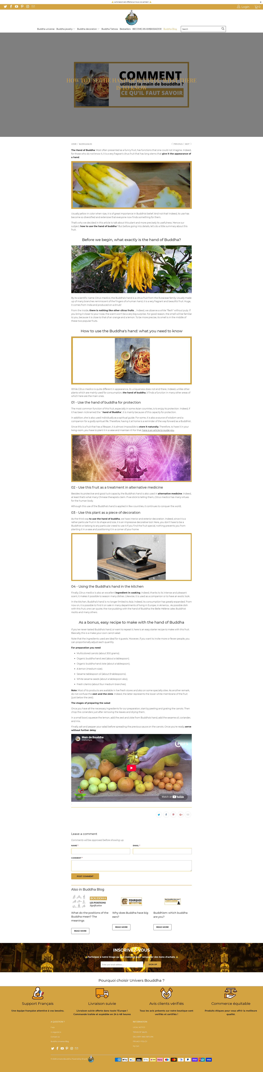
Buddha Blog (170, 29)
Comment (77, 858)
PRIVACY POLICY (140, 1041)
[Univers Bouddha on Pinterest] (22, 6)
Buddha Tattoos (110, 29)
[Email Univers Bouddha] (33, 6)
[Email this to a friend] (188, 815)
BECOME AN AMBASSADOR (146, 29)
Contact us (55, 1037)
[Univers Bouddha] (131, 18)
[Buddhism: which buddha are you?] (172, 908)
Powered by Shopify (80, 1059)
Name (74, 845)
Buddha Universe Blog (60, 1041)
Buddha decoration (87, 29)
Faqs (53, 1027)
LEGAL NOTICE (139, 1027)
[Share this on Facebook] (166, 815)
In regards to (56, 1032)
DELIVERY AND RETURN (143, 1037)
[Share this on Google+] (181, 815)
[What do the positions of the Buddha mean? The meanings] (90, 908)
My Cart (136, 1046)
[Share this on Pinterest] (173, 815)
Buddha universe (46, 29)
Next (187, 144)
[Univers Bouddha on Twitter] (5, 6)
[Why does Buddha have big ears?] (131, 908)
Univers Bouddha (64, 1059)
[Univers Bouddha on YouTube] (16, 6)
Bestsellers (125, 29)
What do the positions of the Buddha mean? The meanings (89, 916)
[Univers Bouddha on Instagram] (27, 6)
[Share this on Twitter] (159, 815)
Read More (80, 931)
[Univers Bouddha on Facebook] (10, 6)
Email (136, 845)
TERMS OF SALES (140, 1032)
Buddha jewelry (64, 29)
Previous (177, 144)
